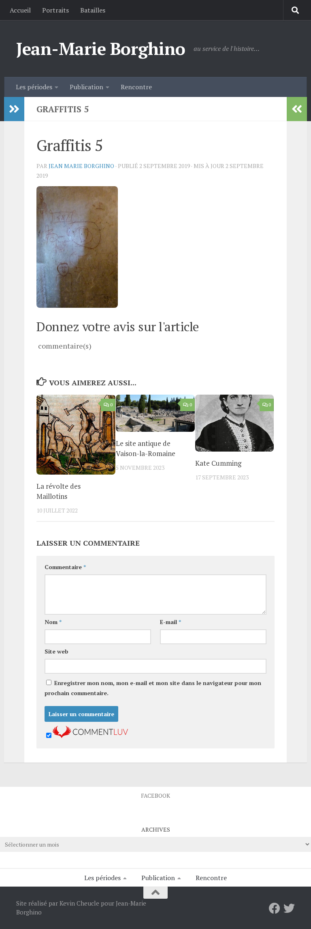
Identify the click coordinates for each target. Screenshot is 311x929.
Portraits (55, 10)
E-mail (170, 622)
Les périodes (34, 86)
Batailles (92, 10)
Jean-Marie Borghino (100, 48)
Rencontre (136, 86)
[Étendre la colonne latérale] (14, 109)
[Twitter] (289, 908)
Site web (56, 651)
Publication (86, 86)
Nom (53, 622)
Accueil (20, 10)
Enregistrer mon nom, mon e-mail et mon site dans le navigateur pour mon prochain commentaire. (153, 688)
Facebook (155, 795)
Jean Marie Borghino (81, 166)
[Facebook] (274, 908)
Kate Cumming (218, 463)
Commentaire (65, 567)
